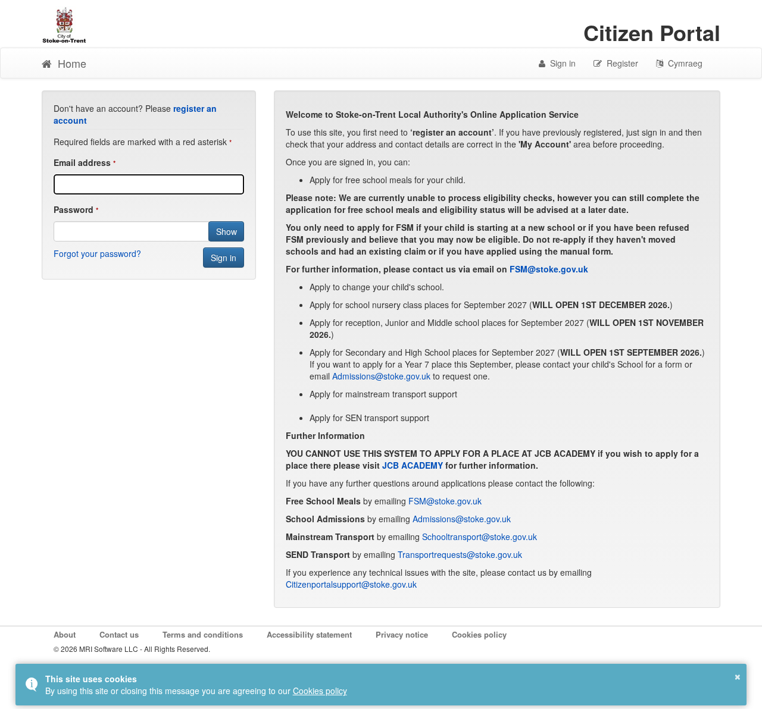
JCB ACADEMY (412, 465)
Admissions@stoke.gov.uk (382, 376)
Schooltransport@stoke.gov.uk (479, 536)
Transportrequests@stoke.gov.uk (460, 554)
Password (73, 209)
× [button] (737, 675)
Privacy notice (402, 634)
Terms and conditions (203, 634)
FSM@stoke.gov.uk (549, 269)
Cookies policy (479, 634)
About (65, 634)
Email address (82, 162)
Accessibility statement (309, 634)
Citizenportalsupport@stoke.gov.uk (351, 584)
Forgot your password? (97, 253)
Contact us (119, 634)
